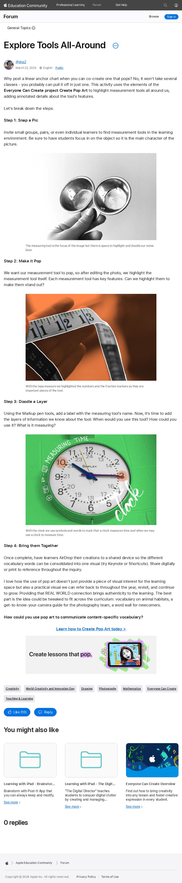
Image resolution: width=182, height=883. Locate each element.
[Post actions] (114, 46)
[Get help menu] (129, 5)
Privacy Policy (86, 877)
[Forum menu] (103, 5)
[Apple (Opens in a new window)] (7, 863)
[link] (91, 202)
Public (59, 68)
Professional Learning (70, 5)
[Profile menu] (179, 5)
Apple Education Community (34, 863)
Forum (97, 5)
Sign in (171, 16)
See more (11, 802)
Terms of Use (110, 877)
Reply (48, 712)
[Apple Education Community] (25, 5)
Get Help (121, 5)
